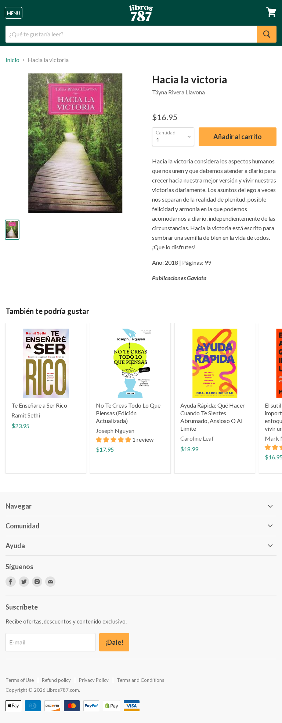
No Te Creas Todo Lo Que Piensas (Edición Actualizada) (128, 413)
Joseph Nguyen (115, 430)
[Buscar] (266, 34)
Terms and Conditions (140, 680)
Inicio (12, 60)
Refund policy (56, 680)
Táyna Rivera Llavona (178, 91)
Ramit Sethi (25, 415)
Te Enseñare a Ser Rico (39, 405)
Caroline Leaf (197, 438)
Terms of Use (20, 680)
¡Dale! (114, 642)
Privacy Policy (94, 680)
